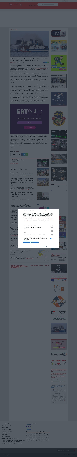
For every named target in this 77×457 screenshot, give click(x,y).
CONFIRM (31, 242)
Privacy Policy (44, 246)
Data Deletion (32, 246)
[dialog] (38, 228)
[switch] (51, 227)
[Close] (57, 211)
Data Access (38, 246)
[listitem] (38, 225)
